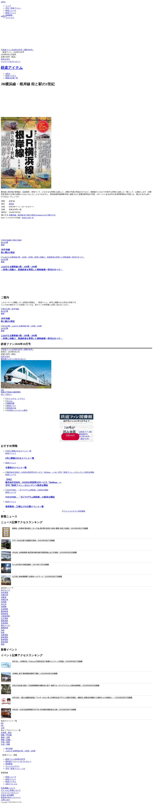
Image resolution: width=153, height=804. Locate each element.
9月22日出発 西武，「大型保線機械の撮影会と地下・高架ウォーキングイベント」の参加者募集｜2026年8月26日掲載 (55, 685)
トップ (8, 6)
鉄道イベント (10, 13)
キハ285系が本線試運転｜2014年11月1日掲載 (30, 564)
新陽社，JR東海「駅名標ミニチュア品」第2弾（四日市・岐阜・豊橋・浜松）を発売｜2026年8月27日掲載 (50, 528)
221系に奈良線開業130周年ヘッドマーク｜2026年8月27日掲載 (37, 576)
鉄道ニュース (10, 10)
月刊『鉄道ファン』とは (15, 769)
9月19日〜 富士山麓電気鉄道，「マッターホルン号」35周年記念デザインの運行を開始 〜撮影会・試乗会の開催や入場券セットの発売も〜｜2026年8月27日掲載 (72, 697)
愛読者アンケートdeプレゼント (13, 359)
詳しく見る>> (6, 394)
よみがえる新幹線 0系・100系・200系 (20, 751)
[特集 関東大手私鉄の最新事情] (26, 388)
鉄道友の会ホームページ (11, 797)
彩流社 (11, 204)
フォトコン (9, 17)
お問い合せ (5, 800)
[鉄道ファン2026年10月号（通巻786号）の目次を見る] (17, 50)
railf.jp (3, 2)
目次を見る (5, 356)
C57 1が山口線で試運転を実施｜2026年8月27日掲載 (33, 540)
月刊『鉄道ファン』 (13, 8)
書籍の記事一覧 (11, 78)
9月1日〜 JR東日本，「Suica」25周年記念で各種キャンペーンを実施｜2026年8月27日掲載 (47, 661)
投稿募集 (9, 15)
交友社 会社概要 (7, 795)
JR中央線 (9, 748)
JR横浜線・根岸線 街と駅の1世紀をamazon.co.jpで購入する (32, 215)
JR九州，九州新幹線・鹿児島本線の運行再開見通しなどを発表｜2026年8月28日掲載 (44, 552)
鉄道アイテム (12, 68)
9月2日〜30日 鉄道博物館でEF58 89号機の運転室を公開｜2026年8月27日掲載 (44, 709)
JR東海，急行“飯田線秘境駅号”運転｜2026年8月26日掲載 (34, 673)
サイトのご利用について (11, 790)
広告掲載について (8, 788)
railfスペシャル (11, 784)
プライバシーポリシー (10, 793)
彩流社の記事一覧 (28, 218)
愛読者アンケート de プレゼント (18, 761)
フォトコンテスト (12, 766)
